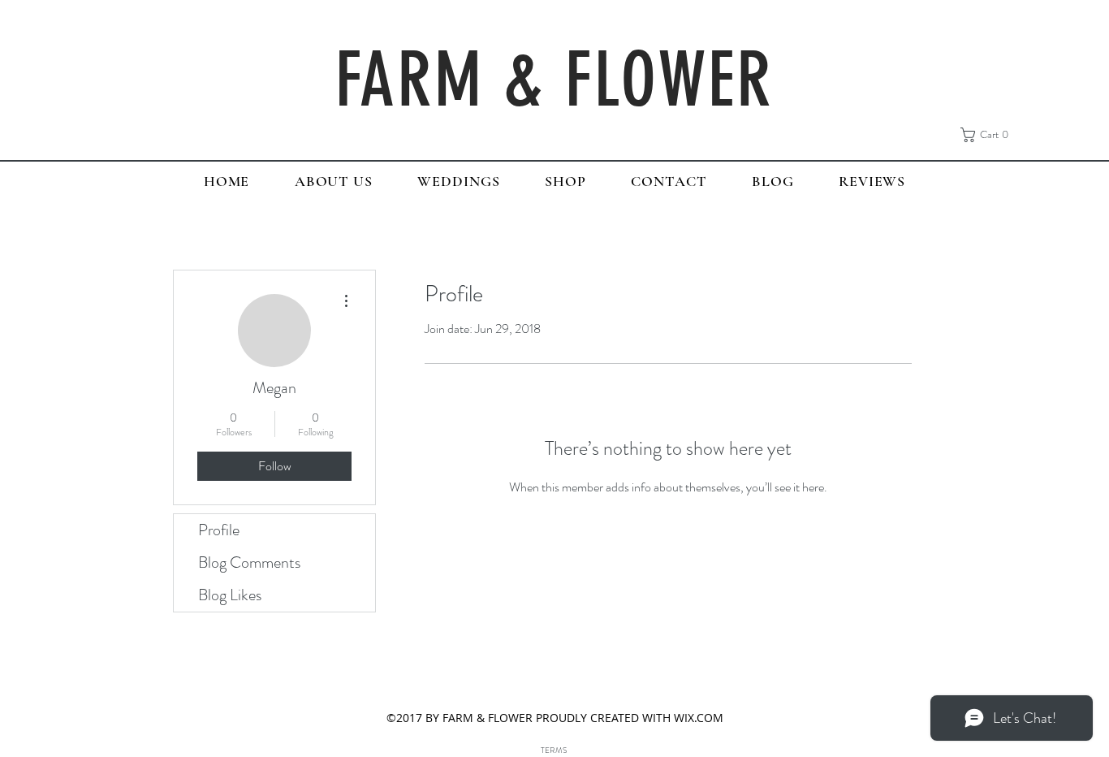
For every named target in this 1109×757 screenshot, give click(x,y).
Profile (218, 530)
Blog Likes (229, 595)
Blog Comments (249, 562)
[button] (989, 135)
